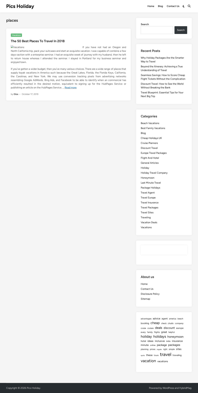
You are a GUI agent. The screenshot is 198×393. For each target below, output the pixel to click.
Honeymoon (147, 177)
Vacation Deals (149, 222)
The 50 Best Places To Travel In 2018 (38, 41)
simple (172, 349)
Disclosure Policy (150, 293)
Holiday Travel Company (154, 172)
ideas (150, 341)
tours (156, 355)
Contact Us (173, 6)
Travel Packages (149, 207)
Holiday (145, 167)
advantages (146, 318)
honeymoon (175, 336)
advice (156, 318)
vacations (162, 361)
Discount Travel (149, 148)
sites (178, 349)
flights (157, 332)
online (152, 345)
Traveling (146, 217)
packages (174, 345)
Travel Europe (148, 197)
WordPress (168, 387)
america (172, 318)
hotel (143, 341)
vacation (148, 360)
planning (144, 349)
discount (169, 328)
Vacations (16, 35)
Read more (71, 87)
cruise (143, 328)
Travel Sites (147, 212)
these (149, 355)
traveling (177, 355)
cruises (150, 328)
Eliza (16, 94)
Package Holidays (150, 187)
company (179, 323)
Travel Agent (148, 192)
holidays (159, 336)
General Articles (150, 162)
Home (150, 6)
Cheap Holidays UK (151, 138)
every (143, 332)
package (162, 344)
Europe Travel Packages (154, 152)
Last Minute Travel (151, 182)
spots (143, 355)
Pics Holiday (20, 6)
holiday (146, 336)
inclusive (160, 341)
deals (158, 328)
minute (145, 345)
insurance (177, 341)
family (150, 332)
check (163, 323)
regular (159, 349)
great (164, 332)
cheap (155, 323)
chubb (171, 323)
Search (145, 24)
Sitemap (145, 298)
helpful (171, 332)
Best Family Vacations (153, 128)
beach (180, 318)
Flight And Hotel (150, 157)
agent (165, 318)
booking (145, 323)
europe (179, 328)
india (168, 341)
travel (165, 354)
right (165, 349)
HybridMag (185, 387)
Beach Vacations (150, 123)
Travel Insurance (150, 202)
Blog (160, 6)
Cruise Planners (149, 143)
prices (152, 349)
